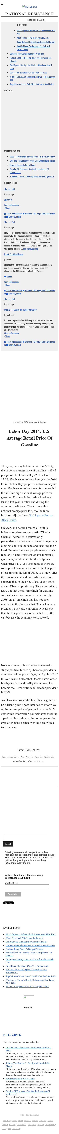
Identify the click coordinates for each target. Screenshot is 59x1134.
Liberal (35, 1120)
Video (9, 276)
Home (14, 1120)
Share (7, 208)
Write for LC (21, 1124)
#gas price (30, 756)
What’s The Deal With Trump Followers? (33, 37)
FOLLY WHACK (12, 1034)
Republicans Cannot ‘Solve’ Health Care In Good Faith (31, 976)
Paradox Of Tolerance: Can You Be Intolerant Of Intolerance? (28, 1093)
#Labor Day (49, 756)
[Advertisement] (30, 455)
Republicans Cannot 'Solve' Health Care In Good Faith (32, 84)
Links (4, 1128)
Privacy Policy (50, 1124)
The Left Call (9, 188)
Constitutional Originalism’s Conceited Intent (26, 941)
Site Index (16, 1128)
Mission (27, 1120)
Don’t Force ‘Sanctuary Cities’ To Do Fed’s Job (27, 965)
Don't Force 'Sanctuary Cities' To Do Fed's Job (28, 72)
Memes (50, 1120)
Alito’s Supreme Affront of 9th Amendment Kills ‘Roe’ (30, 934)
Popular (41, 1124)
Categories (32, 1124)
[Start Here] (6, 1120)
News (36, 750)
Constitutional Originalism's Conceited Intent (36, 41)
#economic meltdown (10, 756)
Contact (12, 1124)
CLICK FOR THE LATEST (37, 19)
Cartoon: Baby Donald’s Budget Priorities (24, 948)
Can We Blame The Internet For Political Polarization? (30, 945)
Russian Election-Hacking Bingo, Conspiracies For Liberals (29, 954)
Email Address (11, 883)
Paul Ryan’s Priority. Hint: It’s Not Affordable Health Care (29, 961)
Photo (9, 199)
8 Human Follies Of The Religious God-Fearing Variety (32, 176)
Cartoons (42, 1120)
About (20, 1120)
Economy (24, 750)
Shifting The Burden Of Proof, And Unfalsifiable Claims (32, 160)
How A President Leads (13, 254)
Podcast (5, 1124)
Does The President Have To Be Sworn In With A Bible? (32, 156)
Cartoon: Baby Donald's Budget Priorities (27, 53)
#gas (22, 756)
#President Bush (19, 761)
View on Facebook (11, 204)
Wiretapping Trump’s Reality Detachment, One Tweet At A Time (30, 981)
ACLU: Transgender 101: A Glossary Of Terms (27, 986)
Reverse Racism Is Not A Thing (22, 164)
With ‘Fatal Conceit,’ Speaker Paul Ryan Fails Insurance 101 (26, 971)
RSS (9, 1128)
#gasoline (39, 756)
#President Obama (35, 761)
